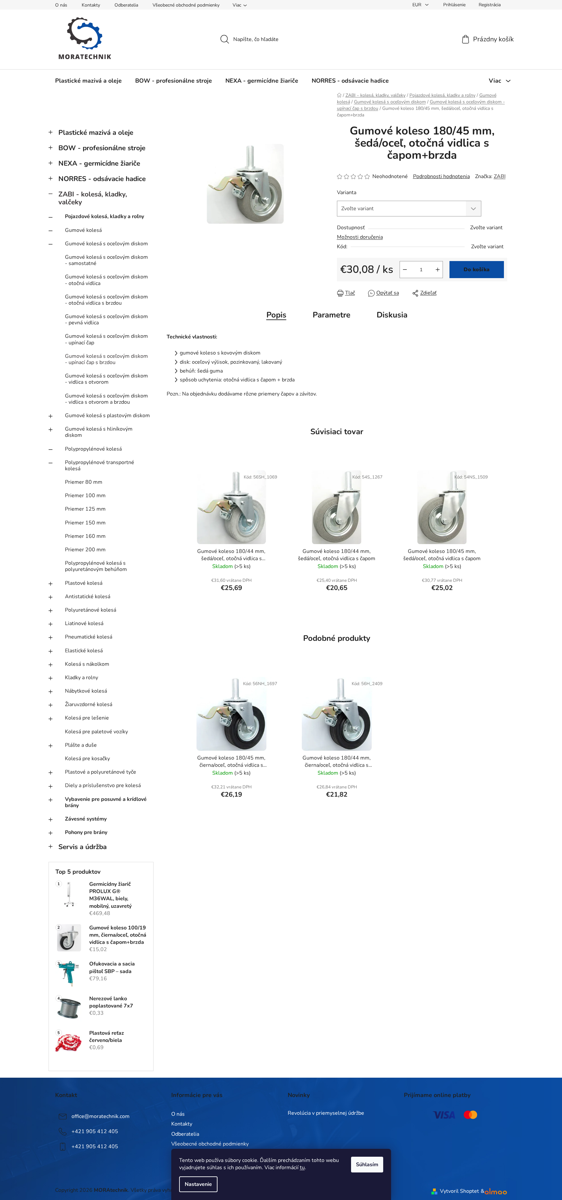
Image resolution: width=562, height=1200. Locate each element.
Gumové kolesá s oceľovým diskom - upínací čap (106, 339)
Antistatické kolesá (87, 596)
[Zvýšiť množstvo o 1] (438, 269)
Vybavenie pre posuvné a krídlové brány (106, 802)
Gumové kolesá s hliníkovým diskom (99, 432)
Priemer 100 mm (85, 495)
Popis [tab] (276, 315)
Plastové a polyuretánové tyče (100, 772)
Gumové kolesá (83, 230)
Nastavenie (198, 1184)
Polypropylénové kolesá (93, 449)
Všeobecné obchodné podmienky (186, 5)
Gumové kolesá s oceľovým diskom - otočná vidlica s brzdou (106, 300)
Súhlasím (367, 1164)
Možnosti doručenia (360, 237)
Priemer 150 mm (85, 522)
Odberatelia (126, 5)
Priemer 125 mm (85, 509)
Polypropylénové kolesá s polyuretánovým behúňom (96, 566)
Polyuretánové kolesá (90, 610)
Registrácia (490, 5)
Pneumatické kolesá (88, 637)
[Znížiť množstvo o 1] (405, 269)
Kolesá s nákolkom (87, 664)
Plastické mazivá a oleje (95, 132)
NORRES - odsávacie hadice (102, 178)
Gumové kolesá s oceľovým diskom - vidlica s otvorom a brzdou (106, 399)
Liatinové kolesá (84, 623)
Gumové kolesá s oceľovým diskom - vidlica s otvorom (106, 379)
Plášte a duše (81, 745)
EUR (417, 5)
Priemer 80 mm (83, 482)
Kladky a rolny (81, 677)
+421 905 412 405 (95, 1131)
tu (302, 1167)
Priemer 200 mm (85, 549)
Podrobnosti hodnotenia (441, 176)
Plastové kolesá (83, 583)
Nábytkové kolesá (86, 691)
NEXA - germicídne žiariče (99, 163)
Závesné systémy (86, 819)
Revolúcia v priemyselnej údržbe (326, 1113)
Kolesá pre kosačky (87, 758)
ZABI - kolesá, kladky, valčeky (92, 198)
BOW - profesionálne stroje (101, 148)
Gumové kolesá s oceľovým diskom (106, 243)
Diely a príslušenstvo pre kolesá (103, 785)
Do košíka (476, 269)
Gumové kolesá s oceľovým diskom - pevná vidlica (106, 319)
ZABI (500, 176)
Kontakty (91, 5)
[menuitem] (88, 81)
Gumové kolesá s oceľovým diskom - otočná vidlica (106, 280)
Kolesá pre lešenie (87, 718)
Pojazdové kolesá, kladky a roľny (104, 216)
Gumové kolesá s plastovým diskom (107, 415)
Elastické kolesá (84, 650)
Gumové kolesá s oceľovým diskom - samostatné (106, 260)
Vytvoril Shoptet (459, 1191)
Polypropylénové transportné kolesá (99, 465)
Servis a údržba (82, 846)
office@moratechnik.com (101, 1116)
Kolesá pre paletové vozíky (96, 731)
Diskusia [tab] (392, 315)
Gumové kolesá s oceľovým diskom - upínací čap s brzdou (106, 359)
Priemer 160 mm (85, 536)
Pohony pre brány (86, 832)
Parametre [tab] (331, 315)
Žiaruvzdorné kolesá (88, 704)
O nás (61, 5)
